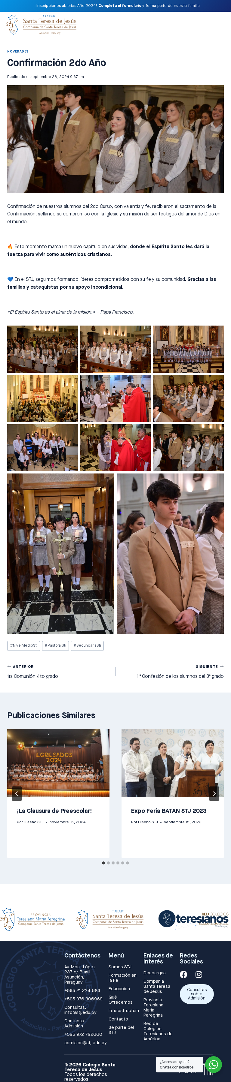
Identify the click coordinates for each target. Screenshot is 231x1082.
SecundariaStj (87, 645)
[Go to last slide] (17, 793)
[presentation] (58, 763)
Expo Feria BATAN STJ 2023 (169, 811)
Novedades (18, 51)
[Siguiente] (214, 793)
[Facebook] (183, 974)
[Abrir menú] (218, 23)
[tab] (103, 862)
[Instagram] (199, 974)
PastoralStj (55, 645)
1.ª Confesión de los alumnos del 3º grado (180, 672)
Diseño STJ (34, 822)
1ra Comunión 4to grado (32, 672)
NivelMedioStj (24, 645)
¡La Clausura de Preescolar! (54, 811)
